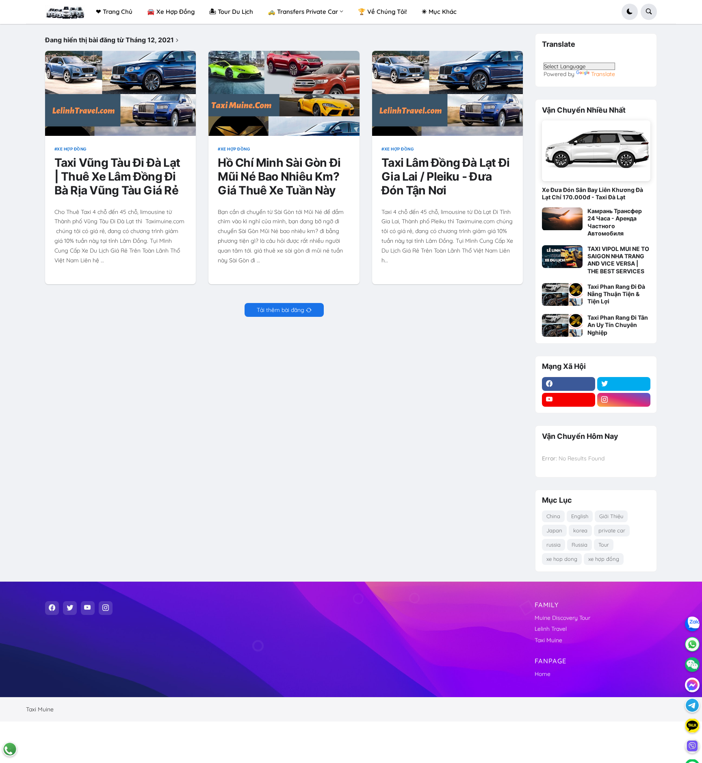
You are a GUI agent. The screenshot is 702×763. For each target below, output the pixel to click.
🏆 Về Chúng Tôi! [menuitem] (382, 11)
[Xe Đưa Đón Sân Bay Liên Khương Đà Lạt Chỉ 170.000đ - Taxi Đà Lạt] (596, 150)
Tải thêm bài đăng (280, 310)
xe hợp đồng (72, 148)
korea (580, 530)
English (579, 516)
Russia (579, 544)
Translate (603, 74)
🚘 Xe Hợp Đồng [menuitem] (171, 11)
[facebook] (568, 384)
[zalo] (692, 624)
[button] (630, 12)
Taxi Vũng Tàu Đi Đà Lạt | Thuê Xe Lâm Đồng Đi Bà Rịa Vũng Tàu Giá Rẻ (117, 176)
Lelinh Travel (551, 628)
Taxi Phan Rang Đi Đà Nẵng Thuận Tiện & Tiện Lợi (616, 294)
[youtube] (568, 400)
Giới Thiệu (611, 516)
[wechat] (692, 664)
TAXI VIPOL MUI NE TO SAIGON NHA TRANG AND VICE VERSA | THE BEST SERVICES (618, 260)
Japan (554, 530)
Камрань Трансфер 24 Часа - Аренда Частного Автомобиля (614, 222)
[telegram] (692, 705)
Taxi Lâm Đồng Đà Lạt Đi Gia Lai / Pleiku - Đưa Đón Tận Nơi (445, 176)
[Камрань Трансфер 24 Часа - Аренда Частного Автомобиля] (562, 218)
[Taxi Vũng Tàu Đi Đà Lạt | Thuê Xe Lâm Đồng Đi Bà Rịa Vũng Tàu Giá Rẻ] (120, 93)
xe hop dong (561, 559)
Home (542, 674)
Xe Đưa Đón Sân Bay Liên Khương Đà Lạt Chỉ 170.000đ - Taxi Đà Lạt (592, 193)
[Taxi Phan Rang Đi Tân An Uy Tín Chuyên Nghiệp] (562, 325)
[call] (9, 749)
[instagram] (623, 400)
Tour (603, 544)
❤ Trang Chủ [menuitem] (114, 11)
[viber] (692, 746)
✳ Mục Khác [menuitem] (439, 11)
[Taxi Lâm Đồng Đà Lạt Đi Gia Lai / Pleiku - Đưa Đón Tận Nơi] (447, 93)
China (553, 516)
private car (611, 530)
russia (553, 544)
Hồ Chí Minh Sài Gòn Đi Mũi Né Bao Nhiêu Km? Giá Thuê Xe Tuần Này (279, 176)
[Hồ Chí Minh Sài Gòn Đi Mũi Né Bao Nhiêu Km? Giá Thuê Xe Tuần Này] (284, 93)
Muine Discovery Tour (562, 617)
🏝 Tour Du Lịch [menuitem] (231, 11)
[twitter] (623, 384)
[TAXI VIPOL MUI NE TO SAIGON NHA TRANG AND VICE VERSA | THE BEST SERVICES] (562, 256)
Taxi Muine (548, 640)
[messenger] (692, 685)
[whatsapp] (692, 644)
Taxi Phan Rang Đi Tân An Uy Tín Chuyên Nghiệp (617, 325)
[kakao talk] (692, 725)
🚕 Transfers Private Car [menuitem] (303, 11)
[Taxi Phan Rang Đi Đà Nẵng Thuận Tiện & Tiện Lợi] (562, 294)
